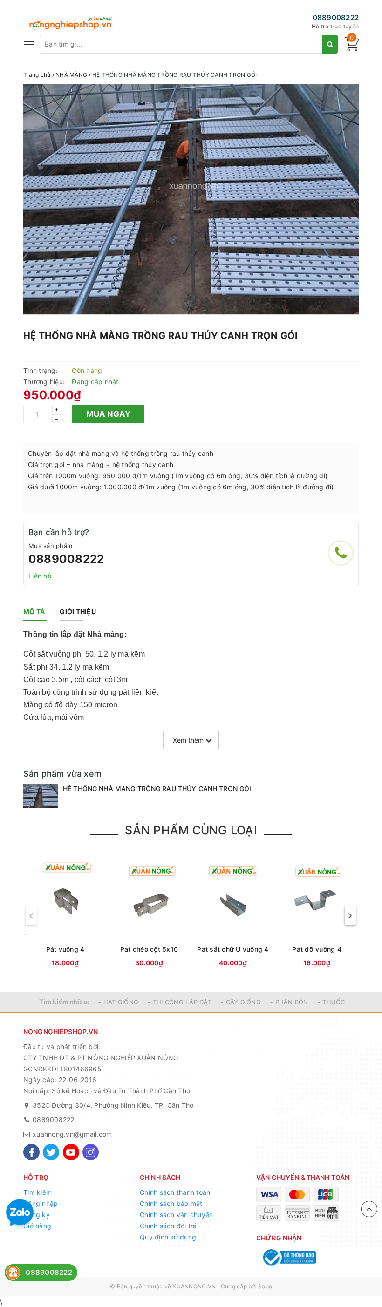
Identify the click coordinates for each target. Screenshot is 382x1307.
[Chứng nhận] (288, 1257)
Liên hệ (39, 576)
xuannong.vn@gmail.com (72, 1134)
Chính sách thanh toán (175, 1192)
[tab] (34, 612)
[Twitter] (51, 1152)
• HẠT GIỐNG (118, 1002)
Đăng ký (36, 1215)
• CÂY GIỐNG (240, 1002)
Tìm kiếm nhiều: (64, 1001)
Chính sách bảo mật (171, 1203)
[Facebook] (31, 1152)
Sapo (265, 1286)
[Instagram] (90, 1152)
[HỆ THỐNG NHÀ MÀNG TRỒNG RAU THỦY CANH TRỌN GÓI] (40, 796)
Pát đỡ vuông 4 (316, 949)
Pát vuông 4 (65, 949)
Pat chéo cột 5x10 (149, 949)
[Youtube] (71, 1152)
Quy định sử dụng (168, 1237)
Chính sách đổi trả (168, 1226)
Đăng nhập (40, 1203)
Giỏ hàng (37, 1226)
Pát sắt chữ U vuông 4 (232, 949)
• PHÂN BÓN (289, 1002)
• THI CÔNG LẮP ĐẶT (179, 1002)
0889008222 (336, 17)
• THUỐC (331, 1002)
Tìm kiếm (37, 1192)
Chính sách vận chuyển (176, 1215)
